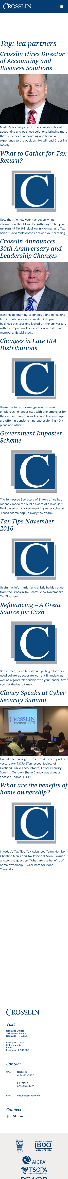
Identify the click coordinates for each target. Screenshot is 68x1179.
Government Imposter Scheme (31, 436)
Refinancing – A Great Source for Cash (30, 608)
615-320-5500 (25, 1075)
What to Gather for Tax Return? (33, 156)
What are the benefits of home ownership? (33, 788)
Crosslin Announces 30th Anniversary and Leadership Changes (31, 248)
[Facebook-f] (7, 1116)
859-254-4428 (25, 1086)
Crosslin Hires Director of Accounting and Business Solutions (32, 61)
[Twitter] (14, 1116)
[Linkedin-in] (21, 1116)
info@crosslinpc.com (28, 1095)
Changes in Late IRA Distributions (28, 344)
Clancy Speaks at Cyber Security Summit (33, 696)
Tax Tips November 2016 (27, 524)
